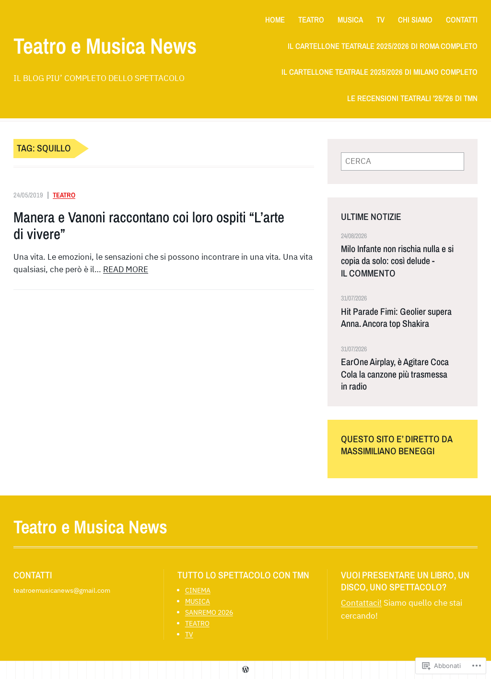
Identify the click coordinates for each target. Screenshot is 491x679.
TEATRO (64, 194)
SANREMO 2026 (209, 612)
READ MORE (125, 269)
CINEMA (197, 590)
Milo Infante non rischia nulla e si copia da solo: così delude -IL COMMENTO (397, 261)
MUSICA (197, 601)
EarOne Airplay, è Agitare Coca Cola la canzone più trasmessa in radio (395, 374)
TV (189, 634)
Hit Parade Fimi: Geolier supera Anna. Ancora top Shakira (396, 318)
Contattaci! (361, 603)
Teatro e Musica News (105, 45)
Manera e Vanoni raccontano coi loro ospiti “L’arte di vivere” (148, 226)
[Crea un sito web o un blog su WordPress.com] (245, 669)
